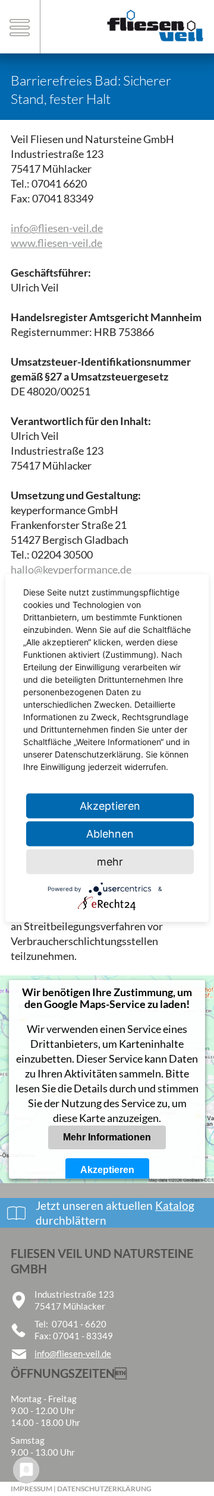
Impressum (31, 1488)
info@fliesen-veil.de (57, 227)
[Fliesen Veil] (154, 48)
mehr (110, 861)
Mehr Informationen (107, 1137)
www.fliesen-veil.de (56, 242)
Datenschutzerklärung (104, 1488)
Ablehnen (110, 834)
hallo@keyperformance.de (71, 569)
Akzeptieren (107, 1170)
